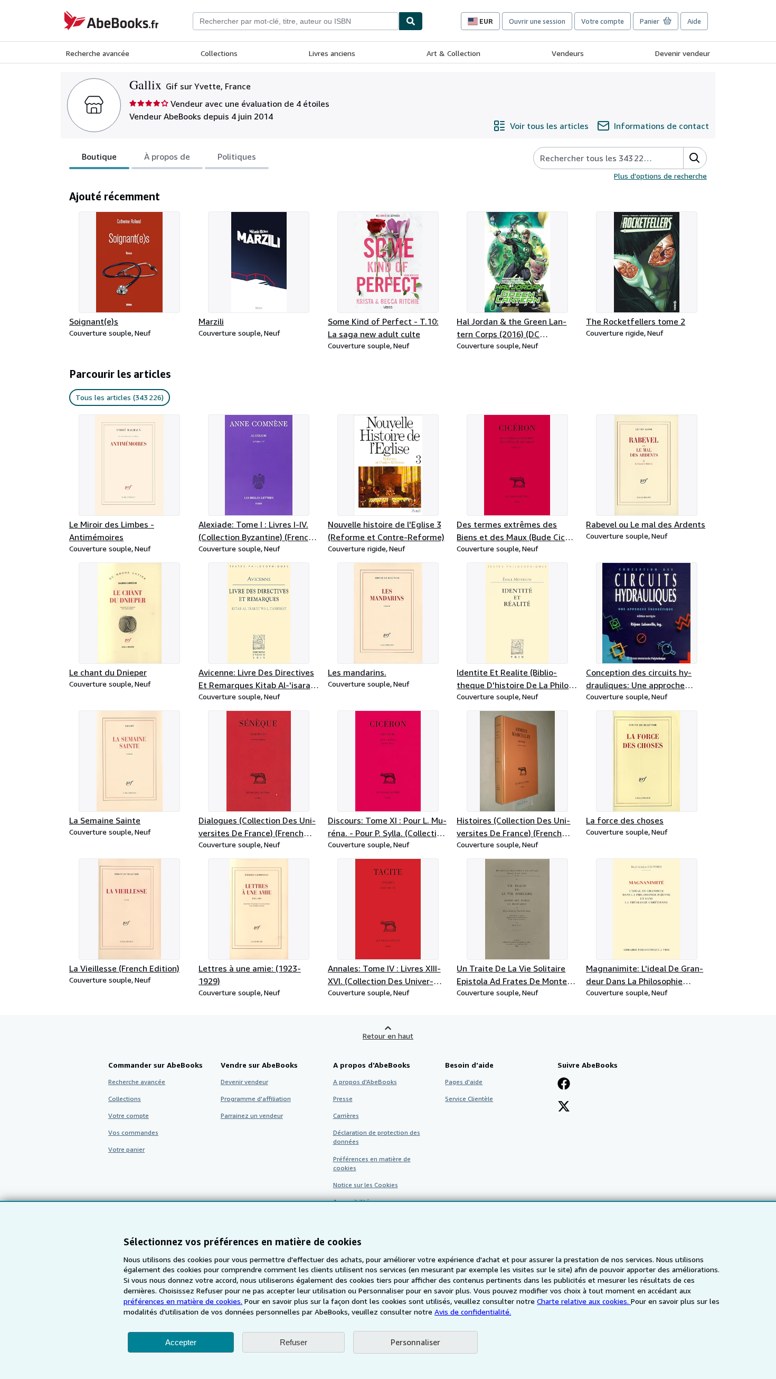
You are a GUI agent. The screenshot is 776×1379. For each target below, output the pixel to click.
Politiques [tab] (236, 156)
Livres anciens (332, 53)
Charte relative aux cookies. (584, 1301)
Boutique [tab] (99, 156)
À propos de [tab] (167, 156)
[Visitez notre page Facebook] (563, 1085)
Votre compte (602, 21)
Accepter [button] (180, 1342)
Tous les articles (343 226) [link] (119, 397)
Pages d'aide (463, 1082)
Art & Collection (453, 53)
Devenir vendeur (682, 53)
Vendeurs (568, 53)
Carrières (346, 1115)
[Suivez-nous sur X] (563, 1107)
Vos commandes (133, 1132)
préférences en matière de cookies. (183, 1301)
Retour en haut (388, 1035)
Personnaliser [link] (415, 1342)
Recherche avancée (97, 53)
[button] (694, 158)
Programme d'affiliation (256, 1099)
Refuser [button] (293, 1342)
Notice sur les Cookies (365, 1185)
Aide (694, 21)
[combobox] (296, 21)
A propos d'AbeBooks (365, 1082)
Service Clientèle (469, 1099)
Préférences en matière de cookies (372, 1163)
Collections (219, 53)
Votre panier (126, 1149)
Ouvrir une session (537, 21)
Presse (343, 1099)
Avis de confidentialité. (472, 1311)
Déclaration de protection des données (376, 1136)
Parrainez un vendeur (252, 1115)
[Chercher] (410, 21)
